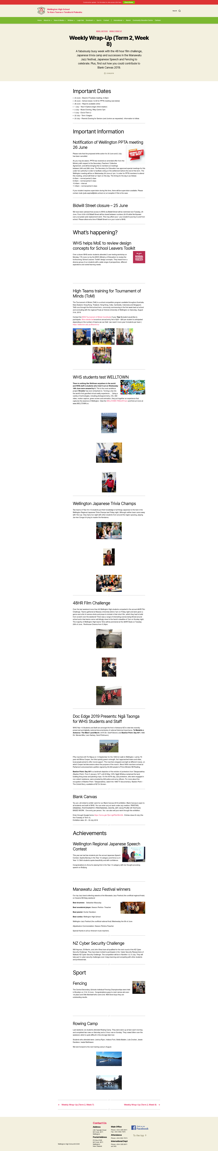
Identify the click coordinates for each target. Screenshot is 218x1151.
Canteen (158, 20)
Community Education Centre (143, 20)
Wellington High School (58, 9)
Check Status (128, 2)
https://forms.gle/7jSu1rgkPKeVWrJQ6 (108, 815)
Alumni (128, 20)
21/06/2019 (110, 73)
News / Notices (102, 31)
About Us (47, 20)
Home (39, 20)
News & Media (59, 20)
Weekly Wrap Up (115, 31)
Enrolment (89, 20)
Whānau (70, 20)
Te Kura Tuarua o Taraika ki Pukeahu (64, 12)
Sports (99, 20)
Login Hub (80, 20)
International (118, 20)
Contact (106, 20)
